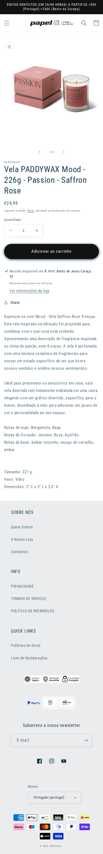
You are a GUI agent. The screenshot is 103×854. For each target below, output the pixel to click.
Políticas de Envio (26, 645)
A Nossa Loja (22, 539)
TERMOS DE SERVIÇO (28, 598)
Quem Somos (22, 527)
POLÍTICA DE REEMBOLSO (32, 611)
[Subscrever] (86, 740)
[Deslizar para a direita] (64, 152)
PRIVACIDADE (22, 586)
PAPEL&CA (56, 846)
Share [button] (15, 302)
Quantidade (12, 220)
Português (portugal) (49, 797)
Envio (30, 210)
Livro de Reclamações (29, 658)
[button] (7, 23)
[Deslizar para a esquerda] (40, 152)
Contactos (19, 552)
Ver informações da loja (29, 291)
